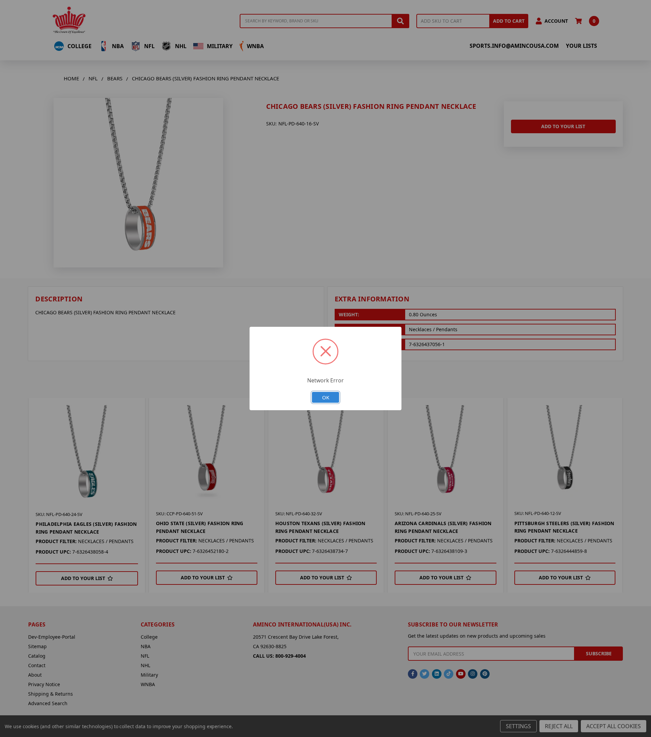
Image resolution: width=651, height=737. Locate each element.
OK (325, 397)
